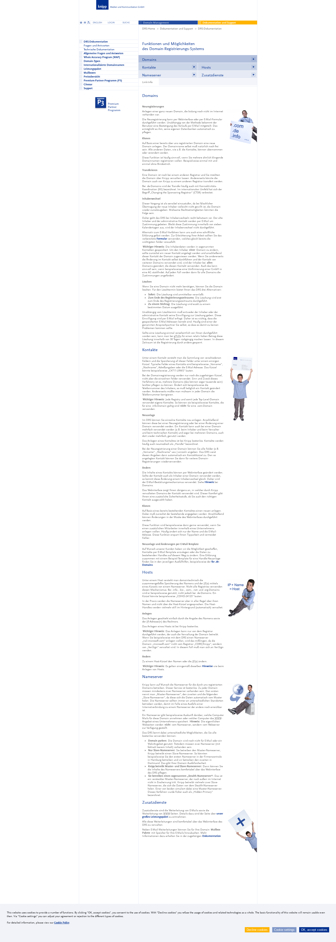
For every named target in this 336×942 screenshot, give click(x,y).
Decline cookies (257, 929)
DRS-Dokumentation (210, 28)
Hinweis (209, 482)
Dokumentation (211, 836)
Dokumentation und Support (176, 28)
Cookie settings (284, 929)
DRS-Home (148, 28)
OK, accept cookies (314, 929)
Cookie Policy (61, 922)
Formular (162, 238)
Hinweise (207, 666)
